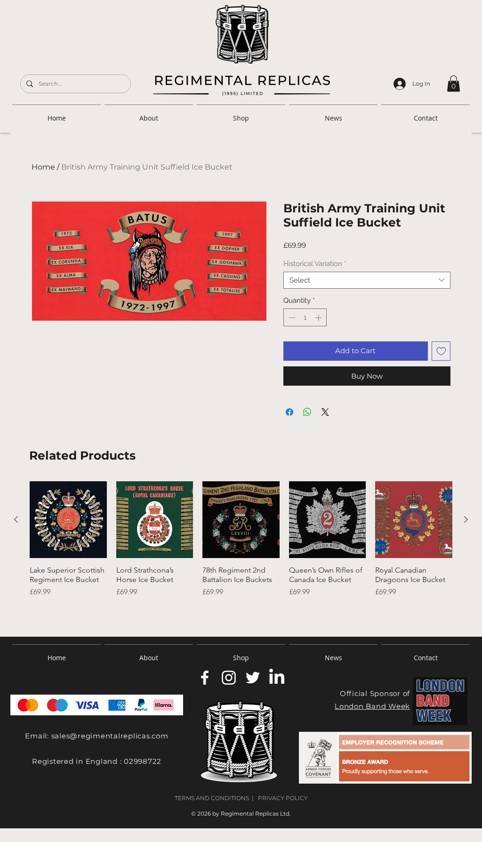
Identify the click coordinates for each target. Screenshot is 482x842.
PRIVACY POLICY (283, 798)
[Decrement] (291, 317)
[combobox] (366, 280)
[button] (453, 83)
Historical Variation (314, 263)
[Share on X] (325, 412)
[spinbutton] (305, 317)
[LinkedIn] (276, 677)
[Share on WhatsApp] (307, 412)
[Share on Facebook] (289, 412)
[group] (241, 552)
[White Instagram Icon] (228, 677)
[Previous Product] (16, 519)
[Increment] (319, 317)
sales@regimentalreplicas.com (110, 735)
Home (43, 166)
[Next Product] (466, 519)
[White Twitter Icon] (252, 677)
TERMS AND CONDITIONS (212, 798)
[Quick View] (68, 520)
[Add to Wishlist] (441, 351)
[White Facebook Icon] (204, 677)
